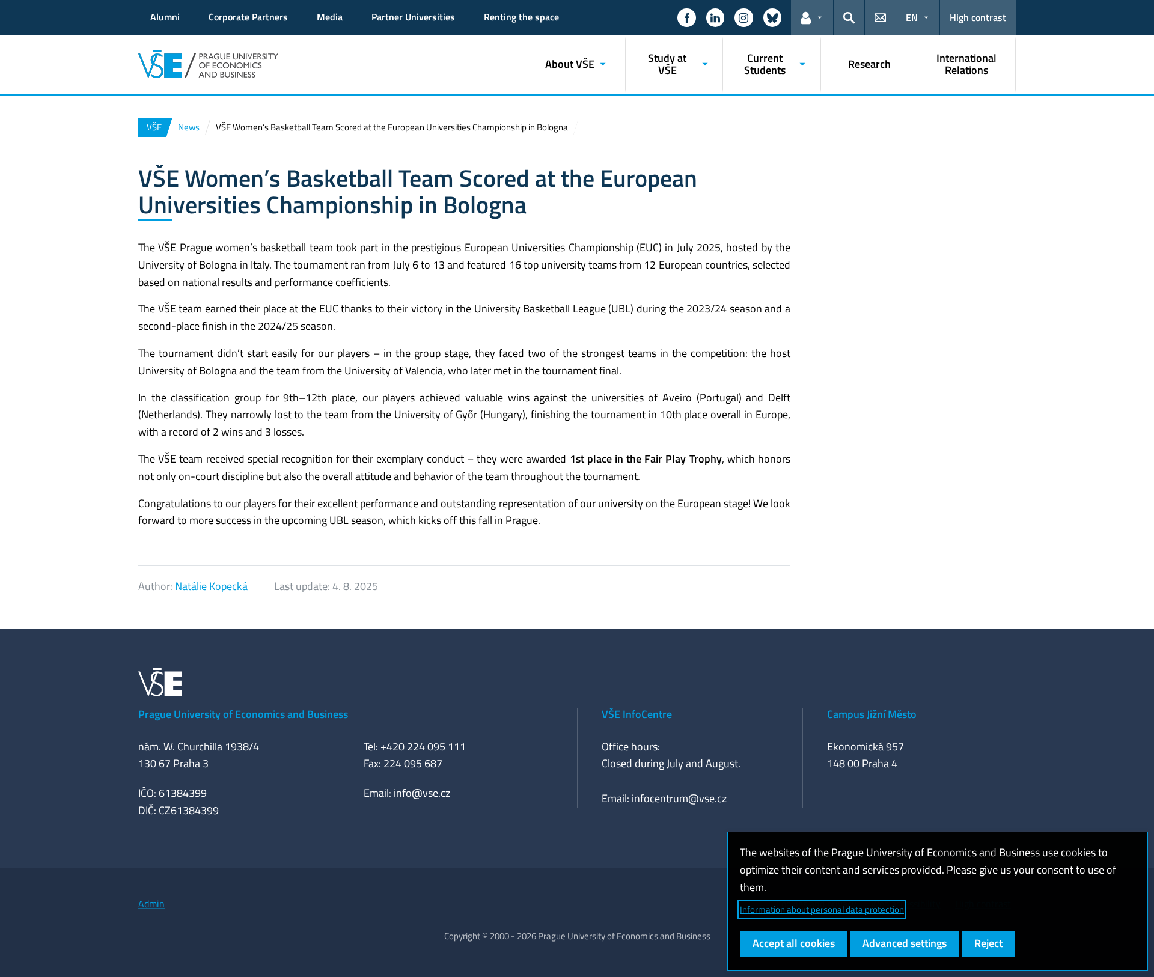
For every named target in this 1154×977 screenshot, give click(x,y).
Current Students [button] (765, 64)
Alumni (165, 17)
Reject (988, 943)
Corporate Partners (248, 17)
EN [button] (912, 17)
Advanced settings (904, 943)
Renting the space (521, 17)
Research (869, 64)
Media (330, 17)
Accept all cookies (794, 943)
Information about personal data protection (822, 909)
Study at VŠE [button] (667, 64)
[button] (686, 17)
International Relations (966, 64)
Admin (151, 903)
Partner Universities (413, 17)
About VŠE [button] (569, 64)
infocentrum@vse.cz (679, 798)
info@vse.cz (422, 793)
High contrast (978, 17)
